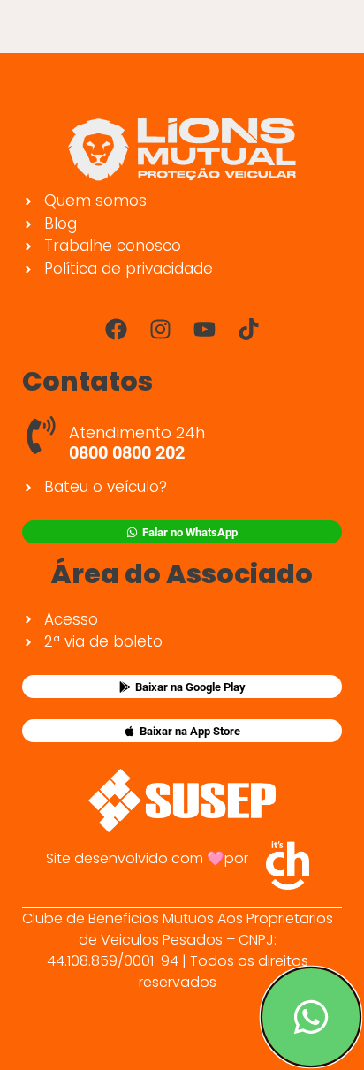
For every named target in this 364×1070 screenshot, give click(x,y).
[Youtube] (204, 329)
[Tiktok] (248, 329)
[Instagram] (160, 329)
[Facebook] (116, 329)
